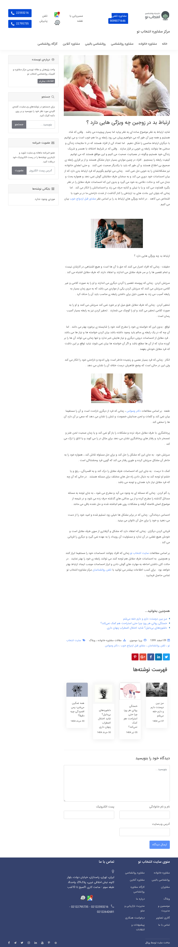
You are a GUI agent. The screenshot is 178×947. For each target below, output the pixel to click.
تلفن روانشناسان (102, 570)
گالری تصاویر (163, 918)
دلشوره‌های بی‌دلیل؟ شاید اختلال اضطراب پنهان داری (137, 628)
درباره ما (140, 899)
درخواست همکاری (135, 918)
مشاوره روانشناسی (135, 873)
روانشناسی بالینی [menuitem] (95, 43)
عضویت (19, 170)
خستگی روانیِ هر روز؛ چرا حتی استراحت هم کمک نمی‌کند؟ (133, 623)
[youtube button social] (42, 942)
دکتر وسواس (134, 411)
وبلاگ (92, 640)
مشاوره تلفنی (118, 18)
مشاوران (165, 887)
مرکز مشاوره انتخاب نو (153, 31)
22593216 (22, 13)
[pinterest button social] (49, 942)
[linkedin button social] (35, 942)
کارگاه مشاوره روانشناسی (138, 889)
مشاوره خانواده (162, 873)
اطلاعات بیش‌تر (46, 81)
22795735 (22, 24)
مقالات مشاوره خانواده (109, 640)
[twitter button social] (22, 942)
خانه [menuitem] (164, 43)
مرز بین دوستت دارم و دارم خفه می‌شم (145, 619)
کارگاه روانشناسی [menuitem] (48, 43)
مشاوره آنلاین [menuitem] (71, 43)
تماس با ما (164, 925)
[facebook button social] (9, 942)
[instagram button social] (29, 942)
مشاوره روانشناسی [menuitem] (122, 43)
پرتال (147, 943)
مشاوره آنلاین (137, 880)
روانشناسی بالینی (161, 880)
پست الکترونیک (105, 806)
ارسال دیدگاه (159, 844)
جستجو (19, 124)
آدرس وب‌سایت (161, 824)
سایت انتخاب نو (139, 553)
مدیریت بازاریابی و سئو (134, 908)
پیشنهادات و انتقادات (138, 927)
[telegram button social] (15, 943)
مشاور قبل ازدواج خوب (83, 199)
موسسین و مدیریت (164, 908)
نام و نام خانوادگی (159, 806)
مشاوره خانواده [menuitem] (148, 43)
